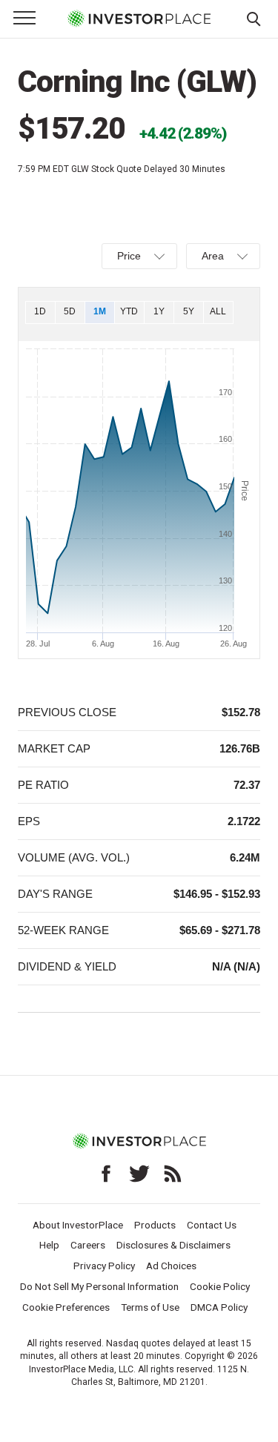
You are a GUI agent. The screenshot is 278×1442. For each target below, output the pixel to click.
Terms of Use (150, 1307)
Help (49, 1245)
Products (155, 1225)
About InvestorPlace (78, 1225)
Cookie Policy (220, 1286)
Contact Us (211, 1225)
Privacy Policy (104, 1265)
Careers (87, 1245)
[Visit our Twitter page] (139, 1173)
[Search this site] (253, 18)
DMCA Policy (219, 1307)
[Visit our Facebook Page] (106, 1173)
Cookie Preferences (66, 1307)
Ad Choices (171, 1265)
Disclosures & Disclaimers (173, 1245)
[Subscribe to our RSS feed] (173, 1173)
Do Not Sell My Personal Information (99, 1286)
